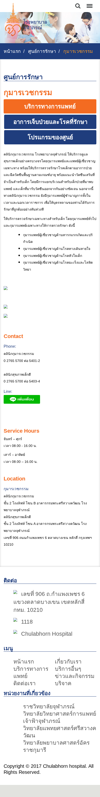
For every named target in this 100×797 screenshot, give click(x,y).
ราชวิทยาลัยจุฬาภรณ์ (49, 706)
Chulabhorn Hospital (46, 634)
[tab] (50, 106)
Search (78, 3)
